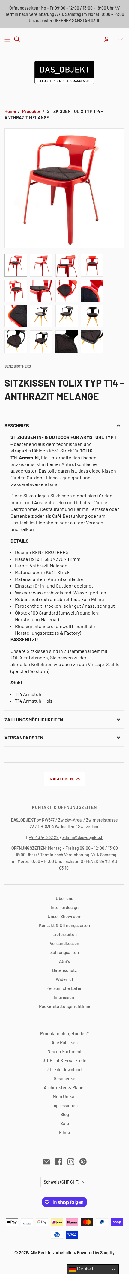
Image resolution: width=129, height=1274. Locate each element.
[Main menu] (7, 39)
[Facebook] (58, 1161)
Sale (64, 1123)
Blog (64, 1114)
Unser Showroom (64, 916)
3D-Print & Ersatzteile (64, 1060)
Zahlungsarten (64, 952)
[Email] (46, 1161)
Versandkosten (64, 943)
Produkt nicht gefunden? (64, 1033)
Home (10, 111)
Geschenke (64, 1078)
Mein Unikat (64, 1096)
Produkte (31, 111)
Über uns (64, 898)
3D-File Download (64, 1069)
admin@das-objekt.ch (83, 837)
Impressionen (64, 1105)
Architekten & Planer (64, 1087)
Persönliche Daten (64, 988)
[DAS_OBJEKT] (64, 71)
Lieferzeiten (64, 934)
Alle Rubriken (65, 1042)
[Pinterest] (83, 1161)
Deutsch (85, 1268)
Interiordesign (65, 907)
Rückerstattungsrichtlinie (64, 1006)
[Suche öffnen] (17, 39)
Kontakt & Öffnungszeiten (64, 925)
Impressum (64, 997)
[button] (64, 425)
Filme (64, 1132)
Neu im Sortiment (64, 1051)
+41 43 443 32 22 (44, 837)
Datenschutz (64, 970)
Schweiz (61, 1181)
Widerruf (65, 979)
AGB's (64, 961)
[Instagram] (70, 1161)
